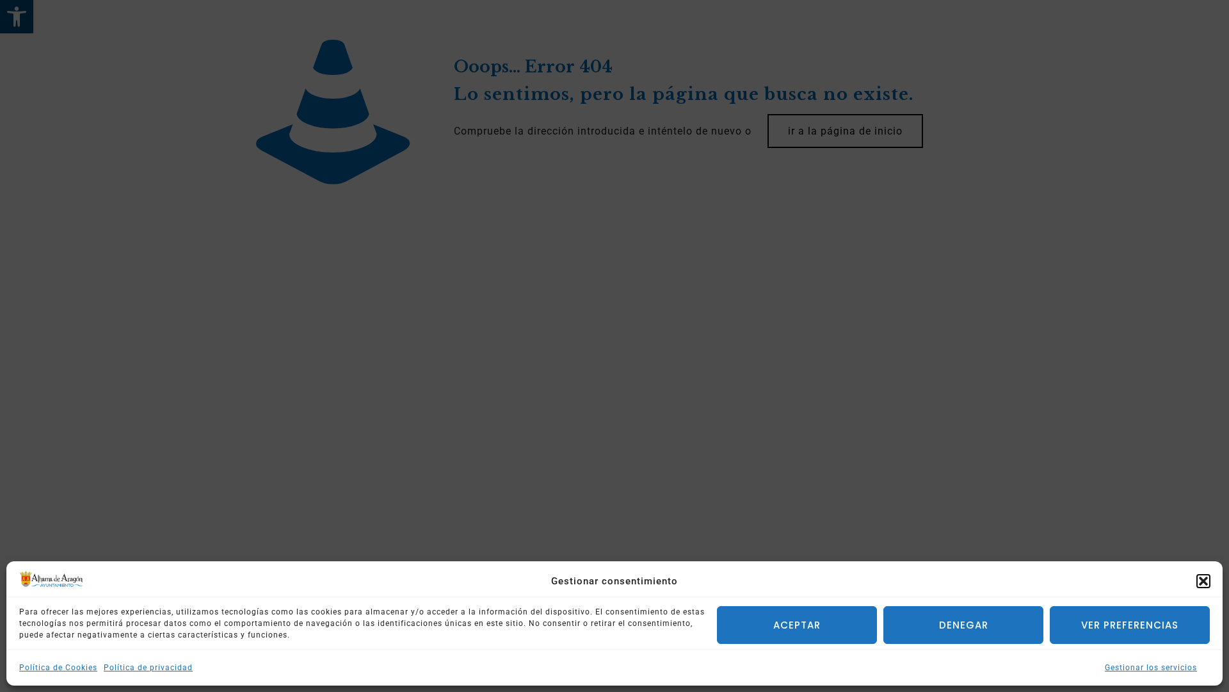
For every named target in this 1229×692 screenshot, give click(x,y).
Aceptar (797, 625)
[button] (1203, 581)
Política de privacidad (148, 667)
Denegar (963, 625)
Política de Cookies (58, 667)
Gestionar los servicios (1151, 667)
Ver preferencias (1129, 625)
